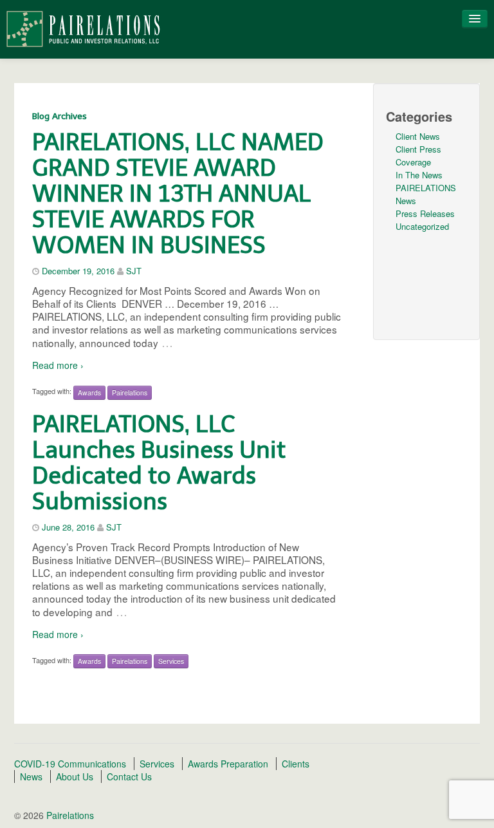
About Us (74, 776)
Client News (418, 136)
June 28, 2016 (68, 527)
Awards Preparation (228, 763)
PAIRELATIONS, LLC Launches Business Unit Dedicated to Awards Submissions (159, 462)
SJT (134, 271)
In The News (419, 175)
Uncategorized (422, 226)
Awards (89, 392)
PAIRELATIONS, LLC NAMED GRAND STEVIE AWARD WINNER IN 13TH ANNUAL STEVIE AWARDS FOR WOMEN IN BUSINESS (178, 193)
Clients (295, 763)
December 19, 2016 (78, 271)
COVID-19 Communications (70, 763)
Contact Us (129, 776)
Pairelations (129, 392)
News (31, 776)
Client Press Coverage (418, 155)
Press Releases (425, 213)
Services (171, 661)
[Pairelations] (83, 27)
